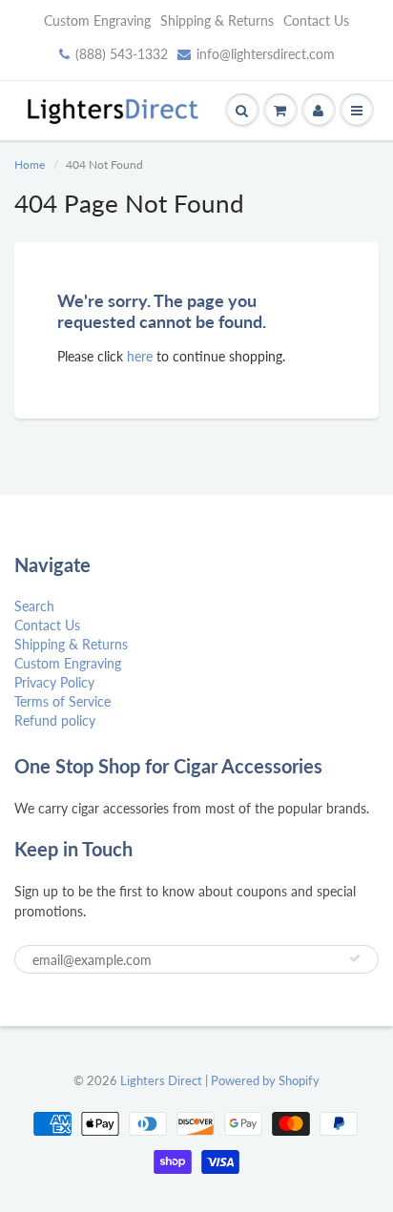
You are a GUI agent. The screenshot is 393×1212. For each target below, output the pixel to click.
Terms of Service (62, 701)
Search (34, 606)
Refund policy (54, 720)
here (140, 356)
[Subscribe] (355, 958)
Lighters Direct (161, 1080)
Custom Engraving (97, 20)
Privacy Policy (54, 682)
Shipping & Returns (217, 20)
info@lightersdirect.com (265, 54)
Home (29, 164)
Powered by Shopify (265, 1080)
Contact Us (316, 20)
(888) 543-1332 (121, 54)
